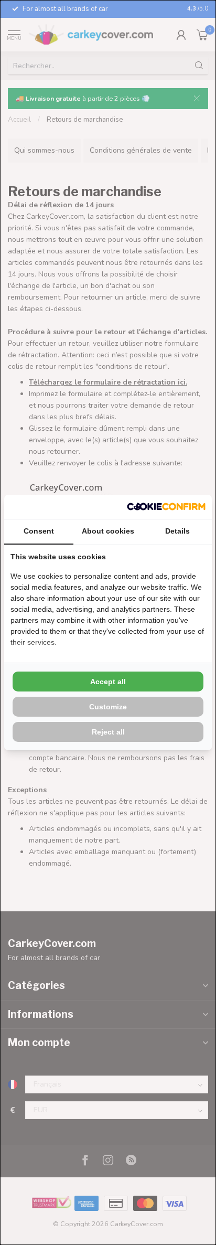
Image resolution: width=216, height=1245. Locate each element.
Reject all (108, 732)
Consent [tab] (39, 531)
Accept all (108, 681)
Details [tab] (177, 531)
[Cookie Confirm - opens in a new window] (166, 507)
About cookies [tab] (108, 531)
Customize (108, 707)
